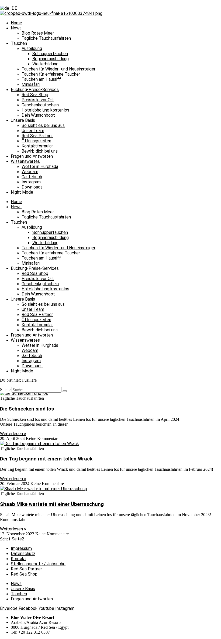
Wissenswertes (25, 161)
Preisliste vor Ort (38, 99)
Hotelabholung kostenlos (45, 110)
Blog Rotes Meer (38, 33)
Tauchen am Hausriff (41, 79)
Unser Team (33, 130)
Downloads (32, 187)
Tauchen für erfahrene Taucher (51, 74)
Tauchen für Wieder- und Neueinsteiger (58, 69)
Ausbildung (32, 48)
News (16, 28)
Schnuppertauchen (50, 53)
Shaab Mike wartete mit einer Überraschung (52, 504)
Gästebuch (32, 176)
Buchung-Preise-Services (35, 89)
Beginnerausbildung (50, 58)
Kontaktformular (37, 146)
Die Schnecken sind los (27, 409)
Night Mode (22, 192)
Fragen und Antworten (32, 156)
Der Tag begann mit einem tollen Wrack (46, 459)
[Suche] (65, 391)
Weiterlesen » (13, 433)
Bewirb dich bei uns (40, 151)
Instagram (31, 181)
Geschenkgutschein (40, 104)
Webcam (30, 171)
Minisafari (31, 84)
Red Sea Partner (37, 135)
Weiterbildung (45, 63)
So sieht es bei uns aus (43, 125)
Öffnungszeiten (36, 140)
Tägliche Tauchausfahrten (46, 38)
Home (16, 22)
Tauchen (19, 43)
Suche (5, 389)
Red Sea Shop (35, 94)
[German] (8, 8)
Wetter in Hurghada (40, 166)
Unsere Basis (23, 120)
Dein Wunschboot (38, 115)
